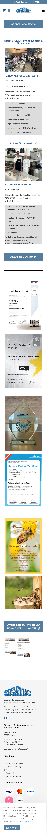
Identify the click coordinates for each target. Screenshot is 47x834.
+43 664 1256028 (15, 742)
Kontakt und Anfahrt (14, 776)
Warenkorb (10, 773)
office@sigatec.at (21, 2)
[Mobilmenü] (43, 10)
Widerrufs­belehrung (13, 766)
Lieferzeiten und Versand (15, 763)
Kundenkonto (11, 770)
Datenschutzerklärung (23, 821)
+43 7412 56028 (38, 2)
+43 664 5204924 (23, 749)
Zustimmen (11, 828)
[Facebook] (5, 718)
